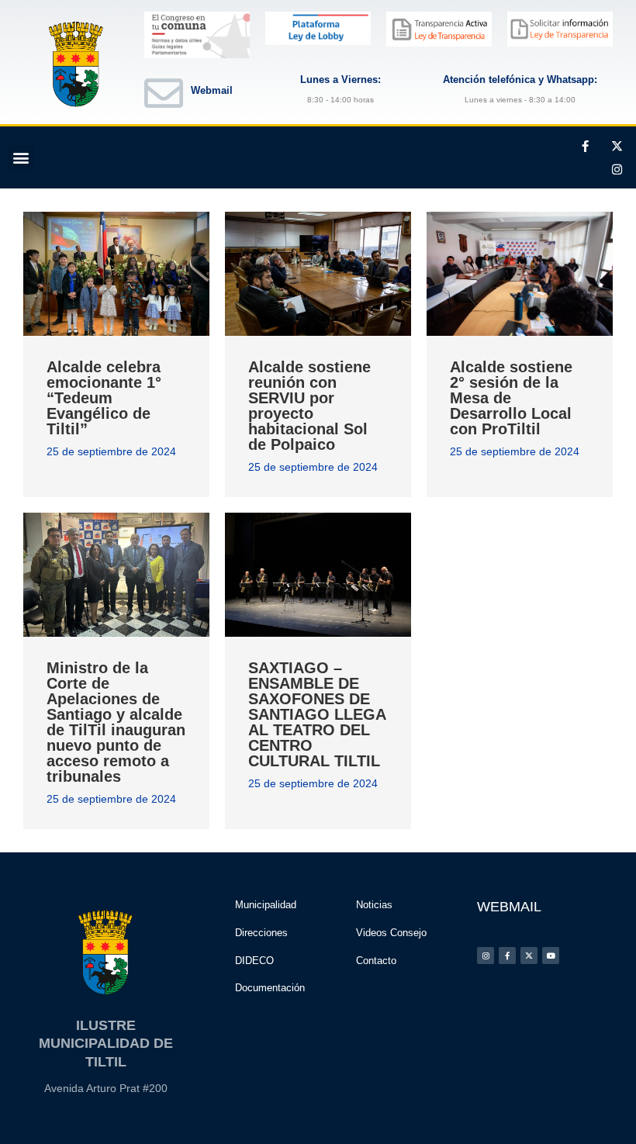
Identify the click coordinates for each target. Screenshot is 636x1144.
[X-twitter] (616, 145)
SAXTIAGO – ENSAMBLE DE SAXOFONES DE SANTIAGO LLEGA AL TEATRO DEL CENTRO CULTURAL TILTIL (316, 714)
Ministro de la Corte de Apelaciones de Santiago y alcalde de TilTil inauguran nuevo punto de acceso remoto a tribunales (116, 722)
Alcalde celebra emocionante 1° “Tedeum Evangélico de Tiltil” (104, 397)
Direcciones (261, 932)
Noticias (374, 905)
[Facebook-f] (584, 145)
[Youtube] (550, 955)
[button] (20, 158)
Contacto (376, 960)
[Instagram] (616, 169)
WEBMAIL (509, 906)
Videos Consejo (391, 932)
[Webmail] (163, 93)
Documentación (270, 988)
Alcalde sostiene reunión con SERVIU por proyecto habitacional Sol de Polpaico (309, 405)
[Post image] (116, 274)
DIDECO (254, 960)
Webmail (212, 90)
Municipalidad (265, 905)
